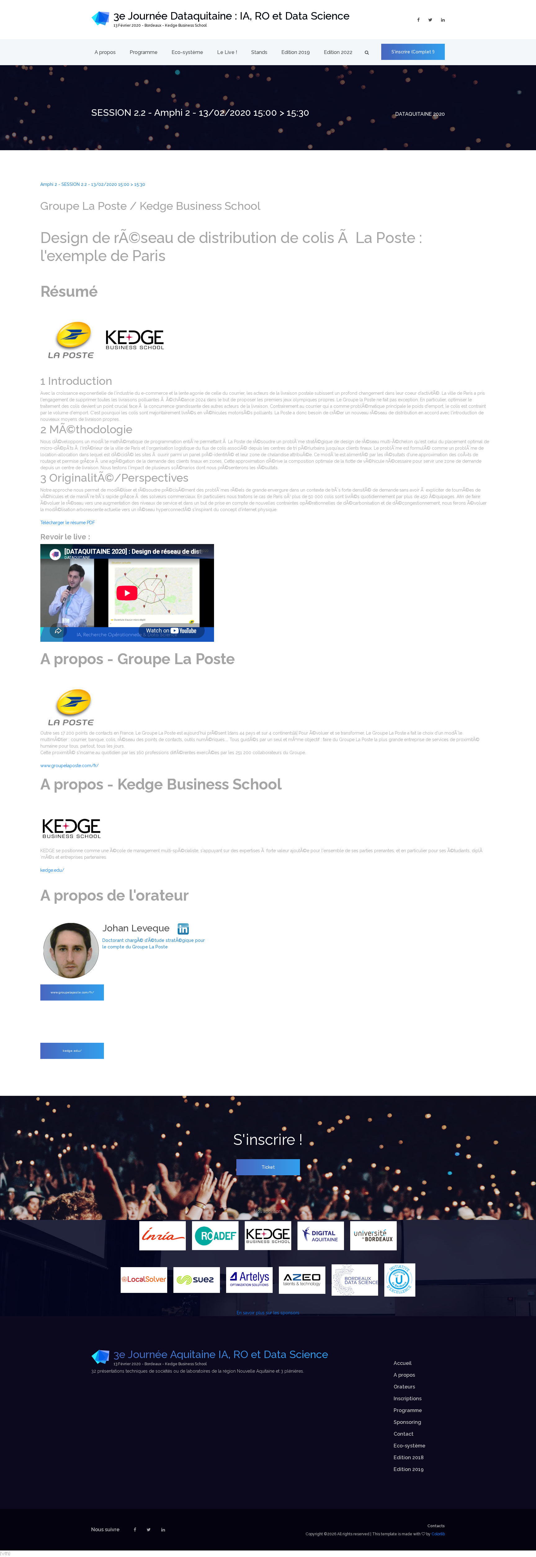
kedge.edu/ (52, 870)
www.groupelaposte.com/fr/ (69, 765)
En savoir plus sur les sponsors (268, 1312)
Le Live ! (227, 52)
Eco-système (187, 52)
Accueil (403, 1363)
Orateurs (404, 1387)
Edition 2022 (338, 52)
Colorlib (438, 1534)
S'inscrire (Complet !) (413, 51)
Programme (144, 52)
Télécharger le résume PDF (67, 522)
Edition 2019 (295, 52)
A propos (105, 52)
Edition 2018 (409, 1457)
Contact (403, 1434)
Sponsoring (407, 1422)
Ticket (268, 1167)
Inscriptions (408, 1399)
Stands (259, 52)
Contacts (436, 1526)
